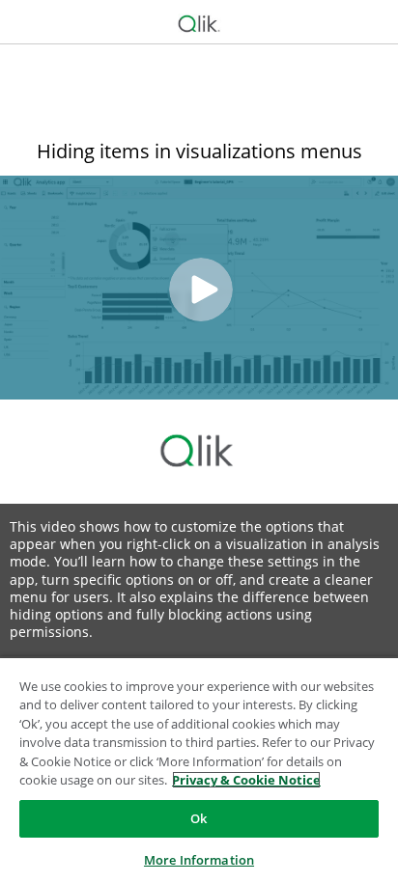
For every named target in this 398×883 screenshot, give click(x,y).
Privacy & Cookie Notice (246, 779)
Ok (198, 818)
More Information (199, 860)
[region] (199, 769)
